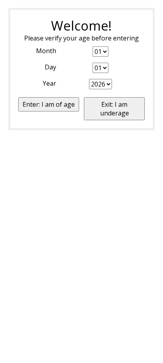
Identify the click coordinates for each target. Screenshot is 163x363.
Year (49, 83)
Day (50, 67)
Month (46, 50)
